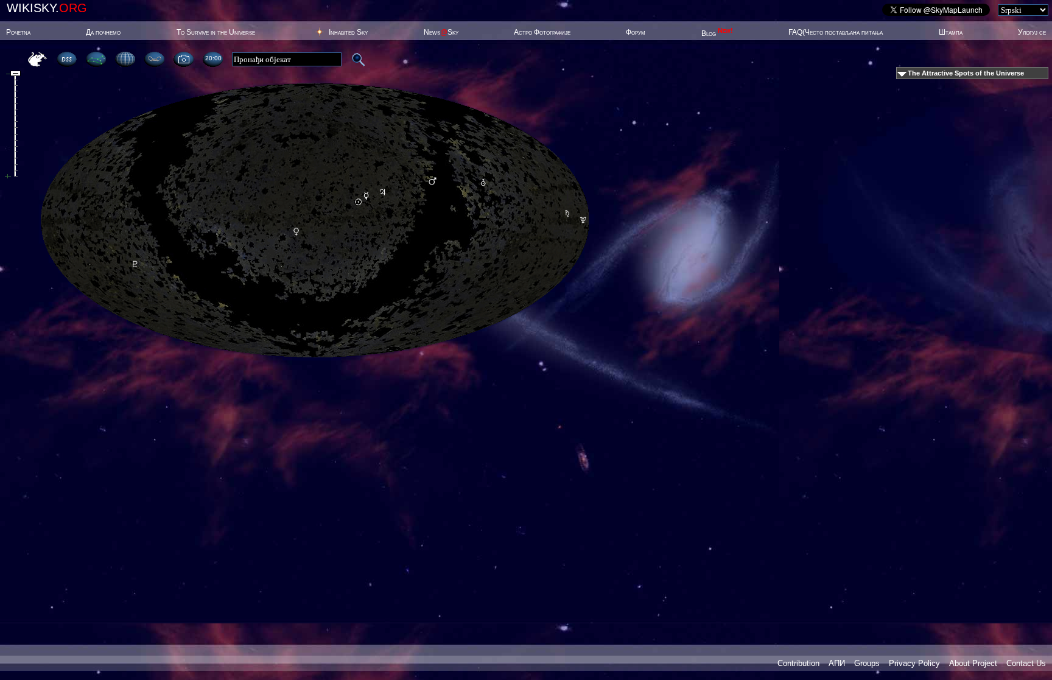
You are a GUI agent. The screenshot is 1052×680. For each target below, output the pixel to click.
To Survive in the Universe (216, 32)
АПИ (837, 663)
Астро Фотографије (542, 32)
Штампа (951, 32)
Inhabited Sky (348, 32)
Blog (717, 33)
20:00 (213, 58)
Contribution (798, 663)
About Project (973, 663)
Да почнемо (103, 32)
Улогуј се (1032, 32)
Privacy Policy (914, 663)
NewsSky (441, 32)
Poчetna (18, 32)
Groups (867, 663)
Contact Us (1026, 663)
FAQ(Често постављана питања (835, 32)
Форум (635, 32)
